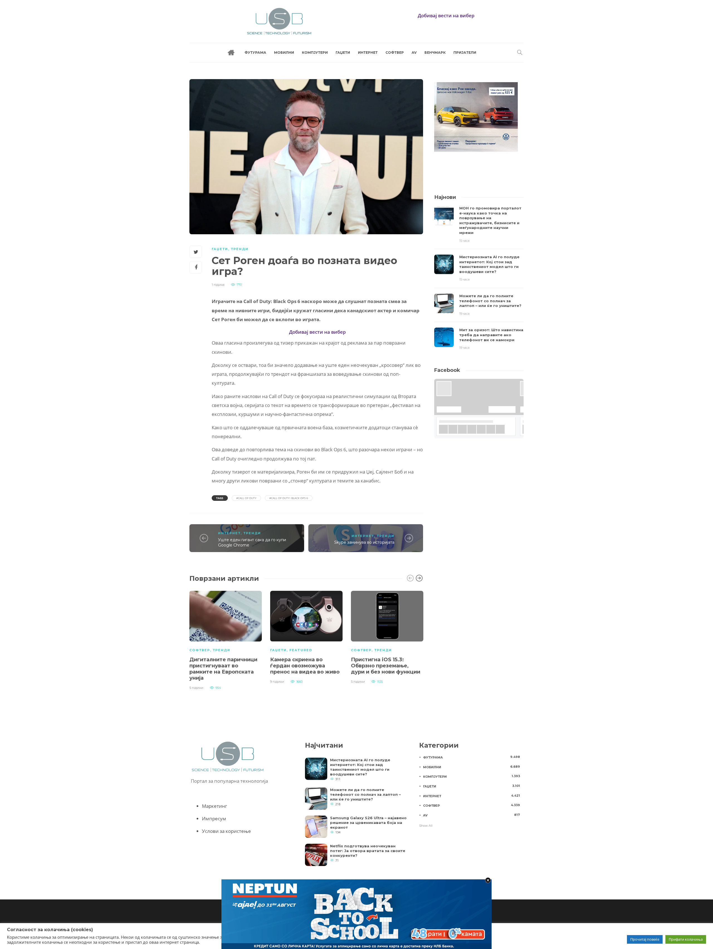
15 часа (464, 241)
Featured (300, 650)
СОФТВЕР (394, 52)
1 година (218, 285)
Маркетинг (214, 806)
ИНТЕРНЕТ (368, 52)
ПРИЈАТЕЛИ (464, 52)
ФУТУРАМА (255, 52)
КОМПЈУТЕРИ (315, 52)
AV (414, 52)
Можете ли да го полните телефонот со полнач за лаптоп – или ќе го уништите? (365, 794)
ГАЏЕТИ (343, 52)
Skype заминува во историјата (364, 542)
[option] (225, 640)
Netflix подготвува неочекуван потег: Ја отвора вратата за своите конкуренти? (367, 851)
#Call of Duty (246, 498)
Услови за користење (226, 831)
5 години (196, 688)
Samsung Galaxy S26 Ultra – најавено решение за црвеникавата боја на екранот (368, 823)
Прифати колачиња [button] (686, 939)
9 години (277, 682)
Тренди (239, 249)
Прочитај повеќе (644, 939)
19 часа (464, 314)
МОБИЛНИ (284, 52)
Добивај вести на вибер (446, 15)
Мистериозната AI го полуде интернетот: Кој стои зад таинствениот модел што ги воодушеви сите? (360, 767)
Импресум (214, 818)
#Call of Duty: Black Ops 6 (288, 498)
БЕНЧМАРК (435, 52)
